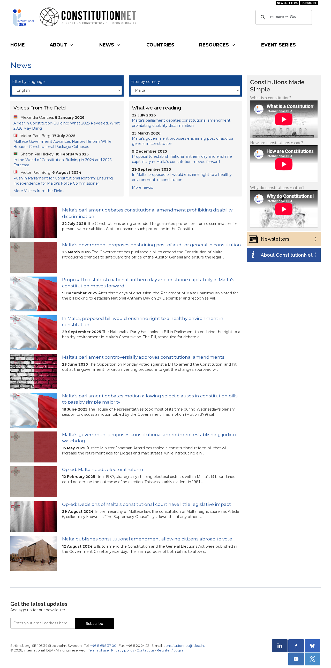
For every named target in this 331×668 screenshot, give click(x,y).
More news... (143, 187)
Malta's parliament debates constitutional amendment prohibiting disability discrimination (147, 213)
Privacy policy (122, 650)
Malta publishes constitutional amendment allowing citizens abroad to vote (147, 538)
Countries (160, 45)
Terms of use (98, 650)
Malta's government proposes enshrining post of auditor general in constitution (151, 244)
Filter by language (28, 81)
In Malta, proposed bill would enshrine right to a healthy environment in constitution (142, 321)
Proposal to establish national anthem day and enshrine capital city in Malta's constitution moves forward (148, 282)
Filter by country (145, 81)
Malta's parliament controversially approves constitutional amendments (143, 357)
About (59, 45)
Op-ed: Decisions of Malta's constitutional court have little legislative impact (146, 504)
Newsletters (287, 3)
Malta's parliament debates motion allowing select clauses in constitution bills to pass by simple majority (150, 399)
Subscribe (309, 3)
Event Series (278, 45)
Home (17, 45)
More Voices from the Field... (39, 190)
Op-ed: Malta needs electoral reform (102, 469)
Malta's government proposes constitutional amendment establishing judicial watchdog (150, 437)
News (107, 45)
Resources (214, 45)
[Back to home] (23, 17)
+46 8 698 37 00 (103, 646)
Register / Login (170, 650)
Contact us (145, 650)
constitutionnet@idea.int (184, 646)
